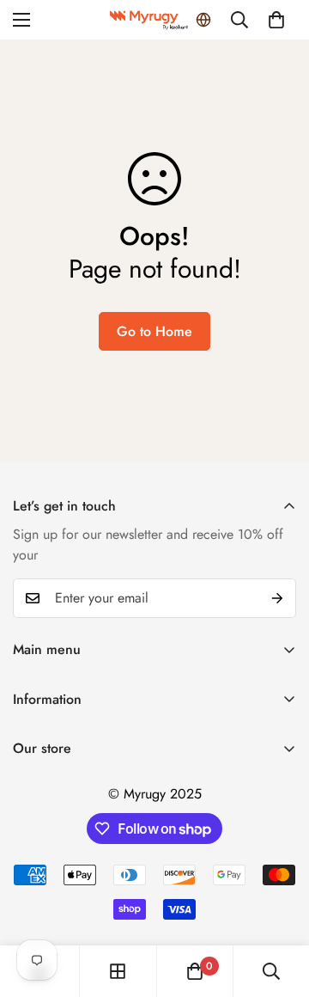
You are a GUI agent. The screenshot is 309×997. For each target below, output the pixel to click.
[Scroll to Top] (278, 906)
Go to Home (154, 331)
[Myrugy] (154, 20)
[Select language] (203, 19)
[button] (276, 20)
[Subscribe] (277, 598)
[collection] (117, 971)
